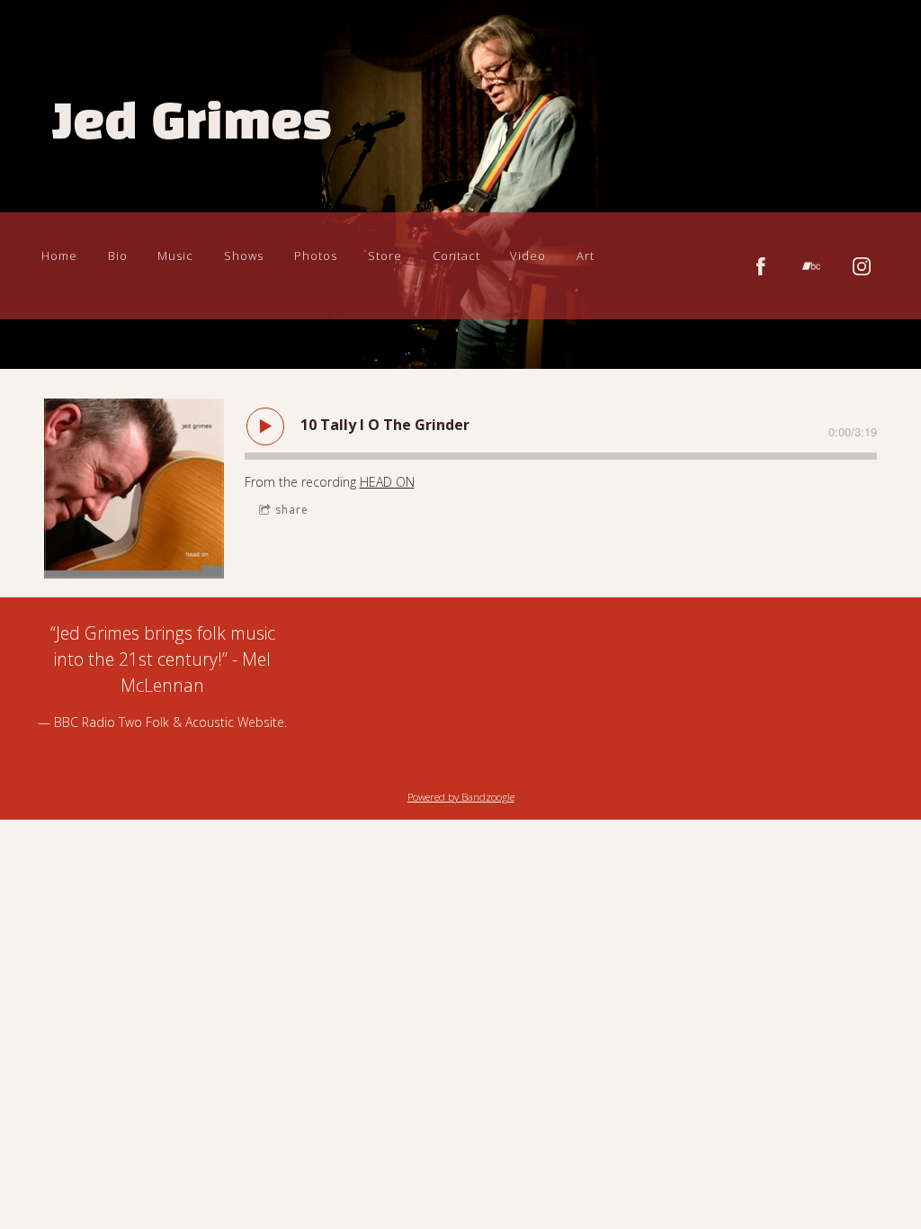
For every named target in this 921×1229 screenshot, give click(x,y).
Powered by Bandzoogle (460, 796)
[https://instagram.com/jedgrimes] (862, 266)
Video (528, 255)
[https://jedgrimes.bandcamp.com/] (811, 266)
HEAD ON (387, 481)
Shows (244, 255)
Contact (456, 255)
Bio (118, 255)
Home (59, 255)
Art (586, 255)
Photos (315, 255)
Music (175, 255)
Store (385, 255)
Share (291, 509)
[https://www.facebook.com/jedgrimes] (761, 266)
